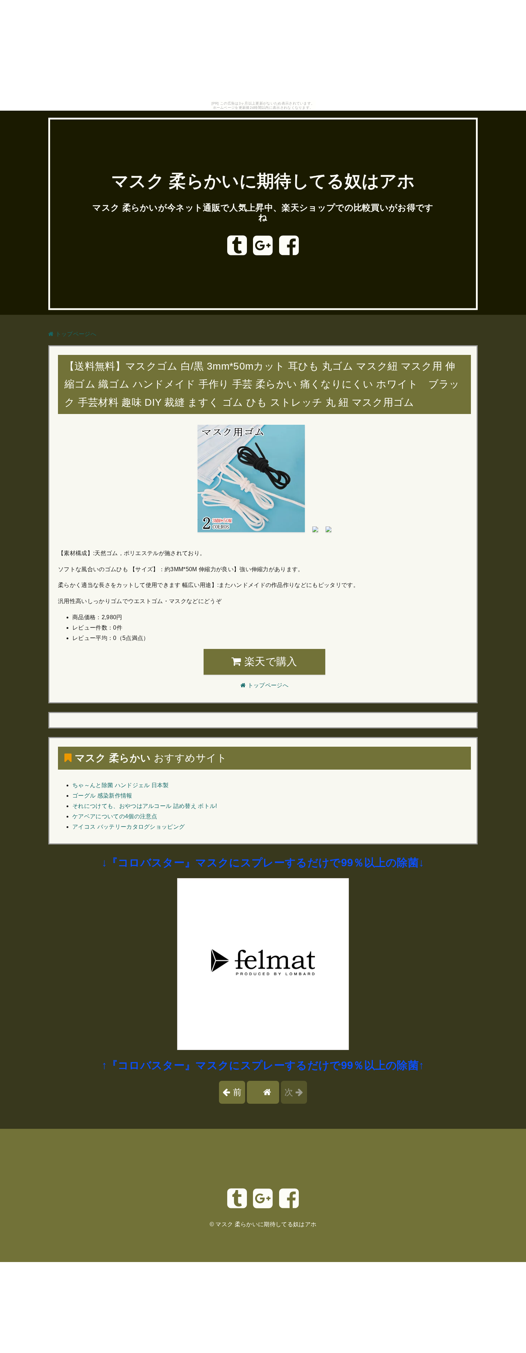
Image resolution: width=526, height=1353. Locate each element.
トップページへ (75, 334)
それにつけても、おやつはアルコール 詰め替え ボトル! (144, 806)
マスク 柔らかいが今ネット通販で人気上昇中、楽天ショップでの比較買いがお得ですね (262, 212)
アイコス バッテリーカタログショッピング (128, 827)
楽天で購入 (269, 661)
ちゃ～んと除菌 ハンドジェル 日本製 (120, 785)
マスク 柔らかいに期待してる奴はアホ (263, 181)
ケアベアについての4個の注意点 (114, 816)
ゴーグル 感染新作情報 (102, 796)
